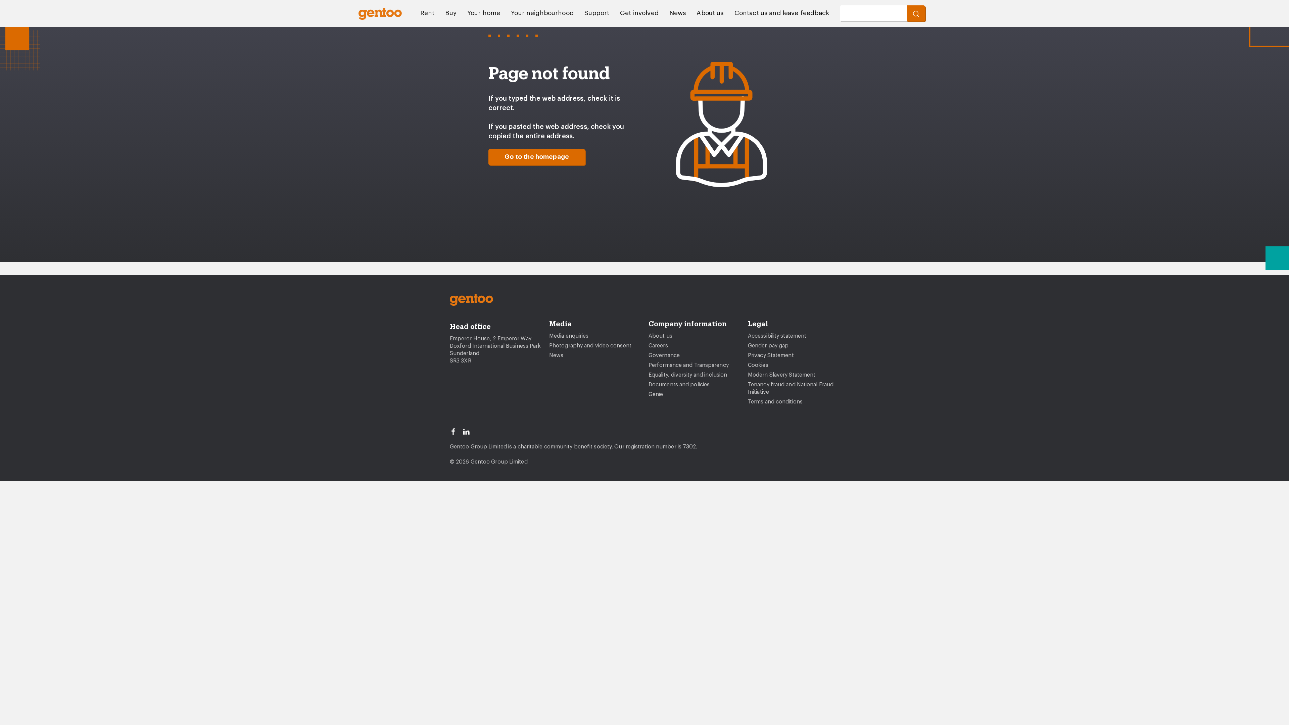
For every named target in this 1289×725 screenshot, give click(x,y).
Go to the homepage (537, 157)
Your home (483, 13)
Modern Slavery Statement (781, 375)
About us (710, 13)
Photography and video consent (590, 345)
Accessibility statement (777, 336)
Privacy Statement (771, 355)
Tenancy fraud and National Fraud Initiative (790, 388)
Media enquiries (569, 336)
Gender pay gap (768, 345)
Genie (656, 394)
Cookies (758, 365)
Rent (427, 13)
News (677, 13)
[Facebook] (456, 431)
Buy (450, 13)
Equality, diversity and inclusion (688, 375)
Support (596, 13)
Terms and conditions (775, 401)
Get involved (639, 13)
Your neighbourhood (542, 13)
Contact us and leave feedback (781, 13)
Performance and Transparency (689, 365)
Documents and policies (679, 384)
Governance (664, 355)
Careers (658, 345)
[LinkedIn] (469, 431)
